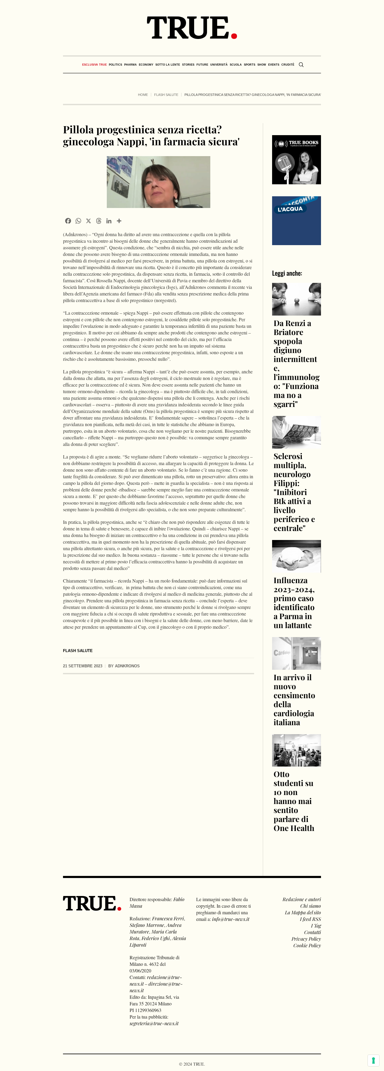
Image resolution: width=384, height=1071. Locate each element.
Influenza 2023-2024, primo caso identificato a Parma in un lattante (294, 602)
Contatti (312, 932)
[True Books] (296, 181)
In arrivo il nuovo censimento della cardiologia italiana (294, 699)
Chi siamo (310, 906)
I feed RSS (310, 919)
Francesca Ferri (168, 918)
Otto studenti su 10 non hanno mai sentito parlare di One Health (294, 801)
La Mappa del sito (303, 912)
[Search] (301, 65)
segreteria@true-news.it (154, 1023)
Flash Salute (166, 94)
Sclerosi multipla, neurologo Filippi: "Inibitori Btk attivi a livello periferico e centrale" (294, 492)
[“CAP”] (296, 220)
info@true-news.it (230, 919)
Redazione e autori (302, 899)
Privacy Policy (306, 939)
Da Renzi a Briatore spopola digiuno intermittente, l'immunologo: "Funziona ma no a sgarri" (297, 363)
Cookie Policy (307, 945)
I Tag (316, 925)
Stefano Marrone (147, 925)
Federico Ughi (156, 938)
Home (143, 94)
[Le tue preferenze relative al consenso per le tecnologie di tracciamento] (373, 1060)
